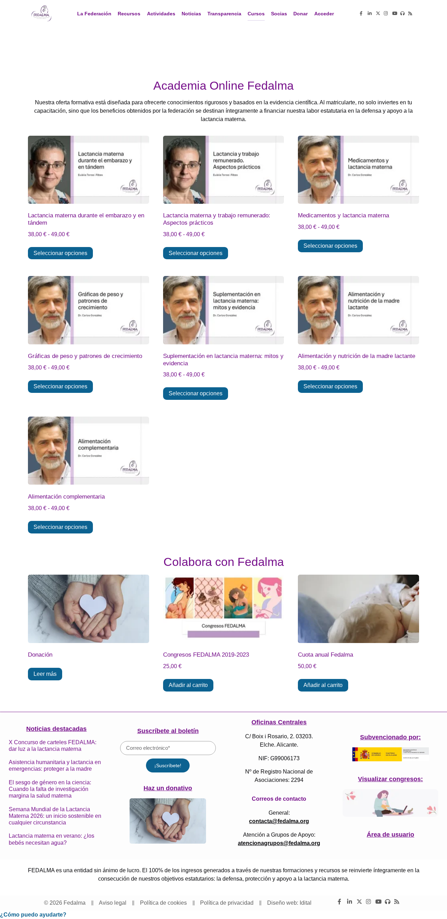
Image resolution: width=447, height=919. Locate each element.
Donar (300, 13)
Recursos (129, 13)
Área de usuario (390, 834)
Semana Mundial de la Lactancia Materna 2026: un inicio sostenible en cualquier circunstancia (55, 815)
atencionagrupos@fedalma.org (279, 843)
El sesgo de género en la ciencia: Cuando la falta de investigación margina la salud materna (50, 789)
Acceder (324, 13)
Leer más (45, 674)
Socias (279, 13)
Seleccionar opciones (60, 253)
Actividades (161, 13)
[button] (33, 915)
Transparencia (224, 13)
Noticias (191, 13)
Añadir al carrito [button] (188, 685)
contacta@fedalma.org (279, 821)
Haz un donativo (168, 788)
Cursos (256, 13)
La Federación (94, 13)
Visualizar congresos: (390, 779)
